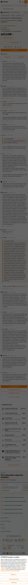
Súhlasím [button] (14, 574)
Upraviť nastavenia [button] (14, 579)
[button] (3, 569)
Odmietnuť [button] (14, 582)
